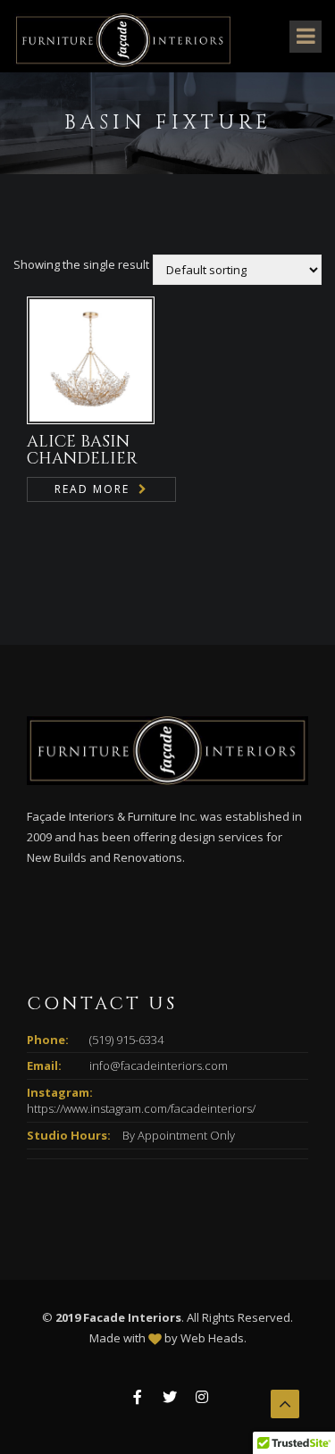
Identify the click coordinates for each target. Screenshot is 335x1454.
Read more (92, 489)
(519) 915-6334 (126, 1040)
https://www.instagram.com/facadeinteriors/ (141, 1108)
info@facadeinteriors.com (158, 1065)
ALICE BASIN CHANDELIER (82, 450)
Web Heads (212, 1338)
